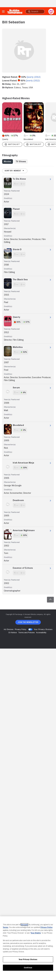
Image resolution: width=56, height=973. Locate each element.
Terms (5, 927)
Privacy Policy (46, 927)
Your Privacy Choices (43, 629)
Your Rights (36, 933)
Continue (28, 968)
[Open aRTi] (51, 11)
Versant (24, 925)
